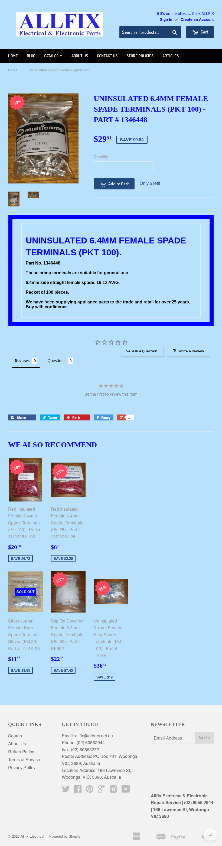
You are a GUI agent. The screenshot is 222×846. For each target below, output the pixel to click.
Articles (170, 55)
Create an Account (197, 19)
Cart (204, 32)
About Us (17, 743)
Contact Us (107, 55)
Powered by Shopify (65, 836)
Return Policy (21, 751)
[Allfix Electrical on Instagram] (113, 790)
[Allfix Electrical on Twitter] (66, 790)
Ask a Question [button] (144, 351)
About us (79, 55)
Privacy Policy (21, 767)
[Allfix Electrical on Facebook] (78, 790)
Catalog (51, 55)
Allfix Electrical (32, 836)
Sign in (166, 19)
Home (13, 55)
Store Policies (140, 55)
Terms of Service (24, 759)
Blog (31, 55)
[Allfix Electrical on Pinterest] (90, 790)
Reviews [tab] (22, 360)
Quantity (101, 156)
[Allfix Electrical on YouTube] (126, 790)
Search (15, 736)
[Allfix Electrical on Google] (101, 790)
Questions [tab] (57, 360)
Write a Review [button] (191, 351)
